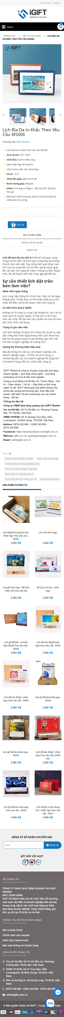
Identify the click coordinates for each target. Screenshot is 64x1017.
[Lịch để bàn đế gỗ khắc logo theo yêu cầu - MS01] (48, 620)
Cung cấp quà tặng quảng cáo (22, 463)
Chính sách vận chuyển (16, 935)
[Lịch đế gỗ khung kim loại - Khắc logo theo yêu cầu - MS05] (16, 510)
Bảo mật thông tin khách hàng (20, 945)
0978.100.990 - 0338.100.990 (22, 988)
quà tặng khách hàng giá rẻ (21, 479)
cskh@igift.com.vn (21, 439)
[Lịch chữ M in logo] (48, 510)
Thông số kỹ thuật (32, 242)
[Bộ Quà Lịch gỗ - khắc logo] (48, 565)
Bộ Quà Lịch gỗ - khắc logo (48, 589)
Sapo (58, 1005)
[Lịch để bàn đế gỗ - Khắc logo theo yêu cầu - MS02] (16, 675)
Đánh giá (32, 250)
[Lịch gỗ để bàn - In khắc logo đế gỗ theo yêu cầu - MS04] (16, 620)
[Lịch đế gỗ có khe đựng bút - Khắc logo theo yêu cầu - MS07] (48, 784)
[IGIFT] (32, 13)
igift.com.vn (20, 435)
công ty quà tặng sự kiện (19, 458)
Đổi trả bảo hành (12, 930)
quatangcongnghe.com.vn (42, 435)
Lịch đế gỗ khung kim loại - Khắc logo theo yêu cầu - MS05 (16, 535)
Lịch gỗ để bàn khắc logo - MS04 (16, 753)
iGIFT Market (23, 141)
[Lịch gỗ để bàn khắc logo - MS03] (48, 675)
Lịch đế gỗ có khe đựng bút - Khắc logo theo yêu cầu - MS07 (48, 810)
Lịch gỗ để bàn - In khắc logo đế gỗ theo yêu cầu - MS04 (16, 645)
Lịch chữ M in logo (48, 532)
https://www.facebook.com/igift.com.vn (37, 431)
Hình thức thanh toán (15, 940)
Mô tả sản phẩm (32, 235)
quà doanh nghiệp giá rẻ (19, 474)
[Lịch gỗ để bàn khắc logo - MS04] (16, 729)
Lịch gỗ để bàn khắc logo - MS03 (48, 699)
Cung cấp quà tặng (47, 458)
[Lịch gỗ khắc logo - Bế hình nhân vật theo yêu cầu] (16, 565)
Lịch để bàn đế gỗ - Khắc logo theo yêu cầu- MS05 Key (47, 755)
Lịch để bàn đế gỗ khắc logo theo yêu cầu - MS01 (48, 644)
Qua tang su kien (49, 479)
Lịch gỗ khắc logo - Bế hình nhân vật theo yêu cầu (16, 589)
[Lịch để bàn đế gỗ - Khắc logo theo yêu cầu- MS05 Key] (48, 729)
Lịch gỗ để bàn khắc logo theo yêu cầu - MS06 (16, 808)
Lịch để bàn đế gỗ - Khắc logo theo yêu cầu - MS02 (16, 699)
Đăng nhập (45, 2)
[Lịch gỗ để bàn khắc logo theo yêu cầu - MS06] (16, 784)
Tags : (6, 453)
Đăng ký (57, 2)
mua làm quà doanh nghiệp (21, 468)
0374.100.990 (47, 988)
